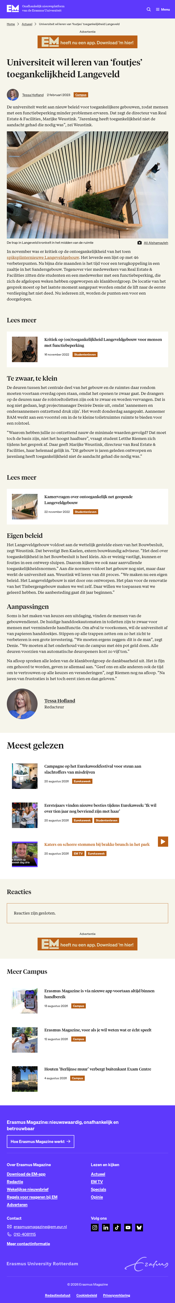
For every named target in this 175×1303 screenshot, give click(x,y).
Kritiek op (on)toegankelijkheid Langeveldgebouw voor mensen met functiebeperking (103, 342)
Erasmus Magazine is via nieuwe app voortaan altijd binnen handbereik (99, 993)
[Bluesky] (139, 1227)
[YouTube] (128, 1227)
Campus (80, 94)
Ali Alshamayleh (156, 242)
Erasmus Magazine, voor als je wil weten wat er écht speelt (98, 1030)
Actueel (27, 24)
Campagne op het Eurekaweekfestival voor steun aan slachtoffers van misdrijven (92, 769)
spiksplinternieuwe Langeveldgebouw (43, 257)
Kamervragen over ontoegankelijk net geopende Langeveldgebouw (88, 499)
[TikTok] (117, 1227)
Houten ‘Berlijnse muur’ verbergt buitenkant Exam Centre (97, 1069)
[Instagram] (95, 1227)
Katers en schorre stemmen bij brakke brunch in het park (97, 844)
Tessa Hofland (33, 95)
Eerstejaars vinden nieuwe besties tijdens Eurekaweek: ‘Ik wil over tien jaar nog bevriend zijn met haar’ (100, 808)
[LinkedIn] (106, 1227)
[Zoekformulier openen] (148, 9)
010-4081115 (25, 1234)
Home (11, 24)
